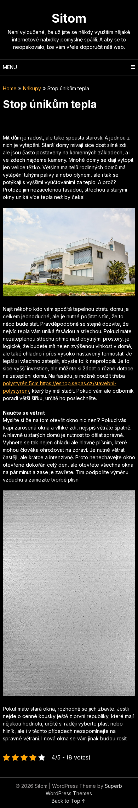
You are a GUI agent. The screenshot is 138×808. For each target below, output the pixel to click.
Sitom (69, 18)
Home (10, 88)
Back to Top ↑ (69, 801)
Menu (10, 67)
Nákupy (32, 88)
